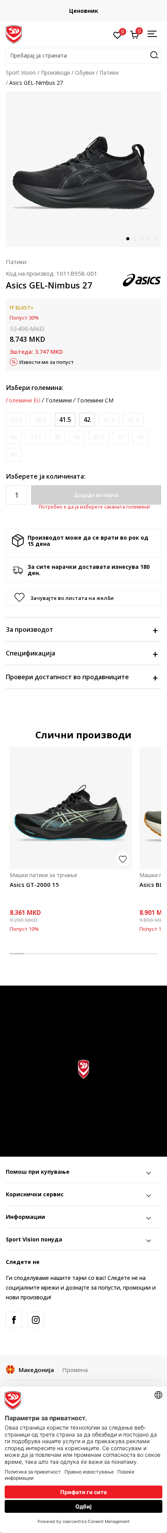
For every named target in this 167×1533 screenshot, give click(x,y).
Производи (55, 72)
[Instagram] (35, 1320)
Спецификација (30, 653)
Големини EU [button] (23, 400)
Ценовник (83, 11)
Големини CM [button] (95, 400)
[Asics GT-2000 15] (71, 808)
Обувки (84, 72)
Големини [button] (59, 400)
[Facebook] (14, 1320)
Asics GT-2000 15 (34, 884)
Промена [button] (75, 1370)
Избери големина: (34, 387)
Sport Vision (21, 72)
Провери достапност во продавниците (67, 677)
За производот (29, 629)
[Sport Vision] (14, 34)
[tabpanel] (83, 169)
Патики (108, 72)
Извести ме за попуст (46, 361)
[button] (83, 55)
